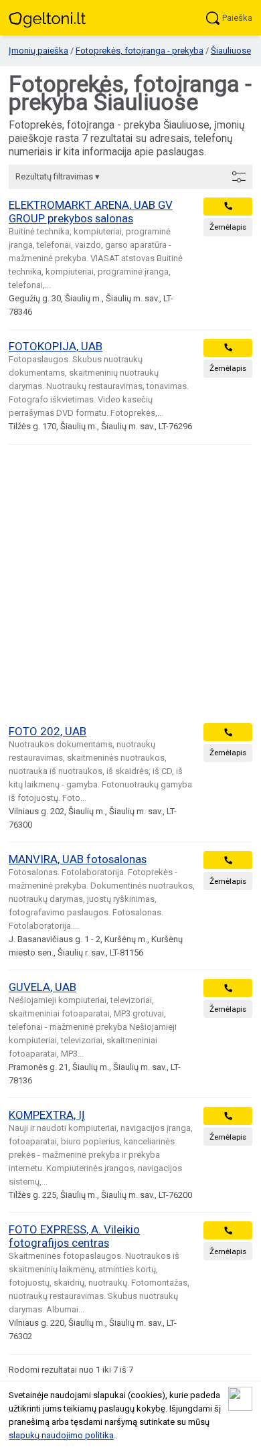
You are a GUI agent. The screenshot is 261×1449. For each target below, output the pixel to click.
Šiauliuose (231, 51)
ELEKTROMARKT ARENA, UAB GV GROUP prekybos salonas (91, 211)
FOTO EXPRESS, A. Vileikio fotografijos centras (74, 1236)
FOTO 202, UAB (47, 731)
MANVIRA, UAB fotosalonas (78, 859)
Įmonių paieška (38, 51)
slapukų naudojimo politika (61, 1435)
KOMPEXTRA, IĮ (47, 1115)
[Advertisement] (130, 583)
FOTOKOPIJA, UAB (55, 346)
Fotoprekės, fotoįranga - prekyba (139, 51)
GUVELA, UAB (42, 987)
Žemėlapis (227, 227)
